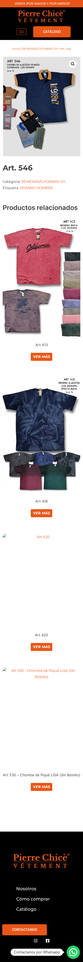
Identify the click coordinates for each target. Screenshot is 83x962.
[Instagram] (35, 940)
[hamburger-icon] (22, 31)
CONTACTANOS (24, 930)
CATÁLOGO (52, 32)
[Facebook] (47, 940)
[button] (73, 64)
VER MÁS (41, 357)
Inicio (16, 48)
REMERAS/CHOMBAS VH (40, 48)
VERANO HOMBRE (36, 188)
